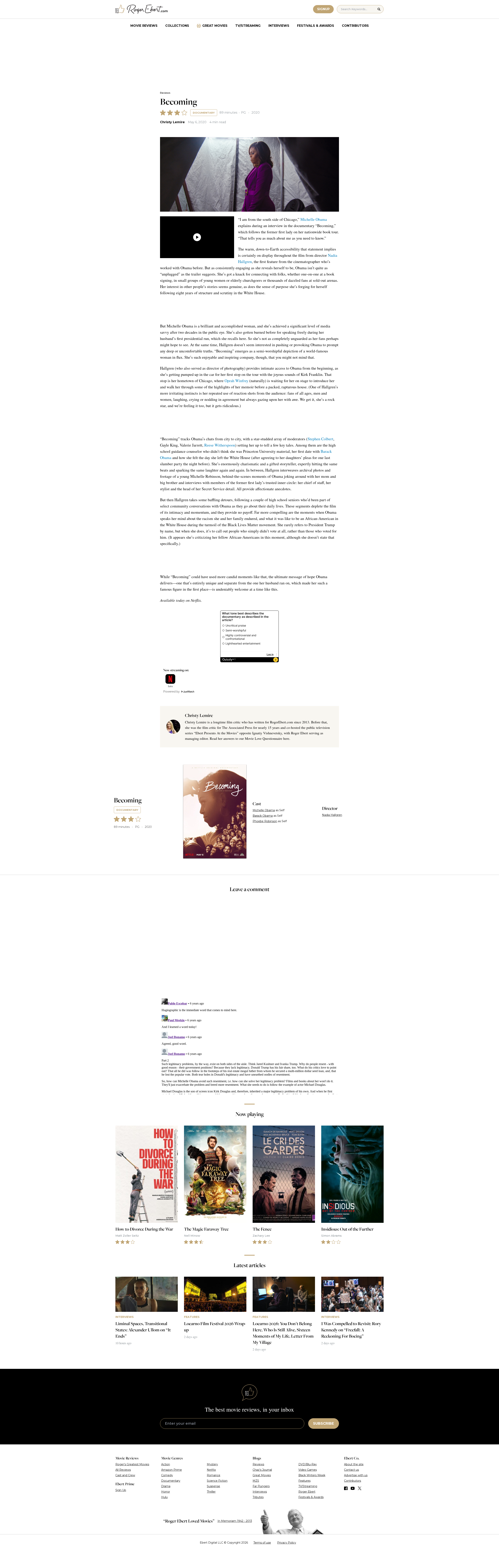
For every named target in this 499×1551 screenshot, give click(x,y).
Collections (177, 26)
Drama (165, 1486)
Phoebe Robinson (265, 821)
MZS (256, 1480)
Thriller (211, 1491)
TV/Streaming (248, 26)
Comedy (167, 1475)
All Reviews (123, 1470)
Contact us (351, 1470)
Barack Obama (263, 815)
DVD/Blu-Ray (307, 1464)
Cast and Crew (125, 1475)
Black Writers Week (311, 1475)
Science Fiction (217, 1480)
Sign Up (120, 1490)
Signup (323, 9)
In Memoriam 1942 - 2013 (235, 1521)
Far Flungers (261, 1486)
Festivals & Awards (315, 26)
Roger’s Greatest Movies (132, 1464)
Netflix (211, 1470)
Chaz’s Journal (262, 1470)
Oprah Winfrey (236, 380)
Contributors (355, 26)
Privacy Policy (286, 1542)
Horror (165, 1491)
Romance (213, 1475)
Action (165, 1464)
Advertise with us (355, 1475)
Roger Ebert (306, 1491)
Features (304, 1480)
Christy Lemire (172, 122)
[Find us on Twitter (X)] (359, 1488)
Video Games (307, 1470)
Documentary (204, 112)
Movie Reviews (143, 26)
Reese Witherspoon (219, 445)
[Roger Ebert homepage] (141, 9)
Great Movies (214, 26)
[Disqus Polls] (249, 948)
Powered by (171, 691)
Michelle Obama (313, 219)
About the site (354, 1464)
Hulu (164, 1497)
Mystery (212, 1464)
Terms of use (262, 1542)
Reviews (165, 92)
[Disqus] (249, 1045)
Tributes (258, 1497)
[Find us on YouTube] (353, 1488)
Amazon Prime (171, 1470)
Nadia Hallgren (332, 815)
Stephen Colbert (320, 438)
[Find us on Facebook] (346, 1488)
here (286, 738)
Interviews (278, 26)
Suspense (213, 1486)
